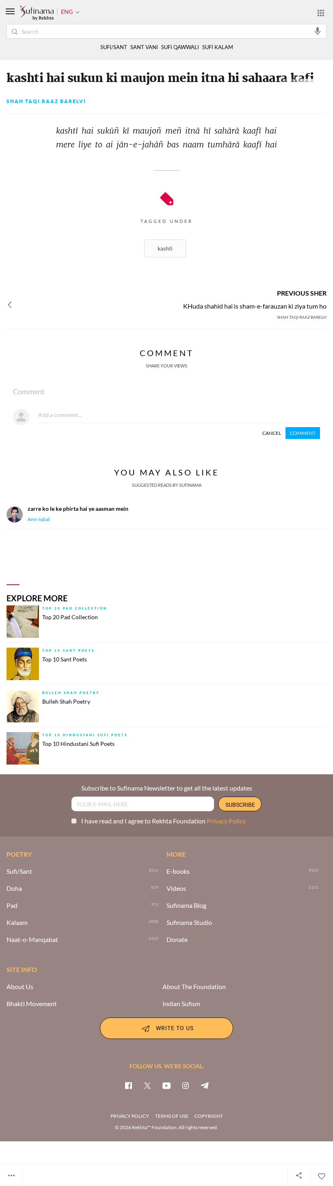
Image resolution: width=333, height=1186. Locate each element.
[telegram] (204, 1085)
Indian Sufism (181, 1003)
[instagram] (185, 1085)
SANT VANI (144, 47)
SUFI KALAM (217, 47)
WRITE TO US (175, 1027)
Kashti (165, 248)
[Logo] (36, 13)
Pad (11, 905)
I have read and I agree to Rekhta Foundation (163, 821)
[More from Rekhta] (320, 12)
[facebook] (128, 1085)
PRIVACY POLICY (129, 1116)
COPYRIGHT (209, 1116)
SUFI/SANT (113, 47)
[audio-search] (317, 30)
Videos (176, 888)
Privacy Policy (226, 821)
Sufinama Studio (189, 922)
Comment (303, 433)
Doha (14, 888)
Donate (177, 939)
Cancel (271, 433)
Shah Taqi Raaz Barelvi (46, 101)
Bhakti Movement (31, 1003)
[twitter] (147, 1085)
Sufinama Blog (186, 905)
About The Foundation (194, 986)
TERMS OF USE (171, 1116)
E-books (178, 871)
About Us (19, 986)
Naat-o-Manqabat (32, 939)
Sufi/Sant (19, 871)
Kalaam (17, 922)
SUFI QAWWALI (180, 47)
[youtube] (166, 1085)
